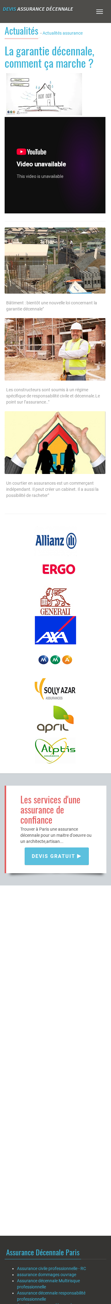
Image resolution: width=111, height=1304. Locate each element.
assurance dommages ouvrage (46, 1274)
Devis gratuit (54, 856)
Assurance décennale (38, 9)
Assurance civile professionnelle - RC (51, 1268)
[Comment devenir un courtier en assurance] (55, 442)
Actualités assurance (63, 33)
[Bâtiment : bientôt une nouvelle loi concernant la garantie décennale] (55, 260)
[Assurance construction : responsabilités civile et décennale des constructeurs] (55, 349)
